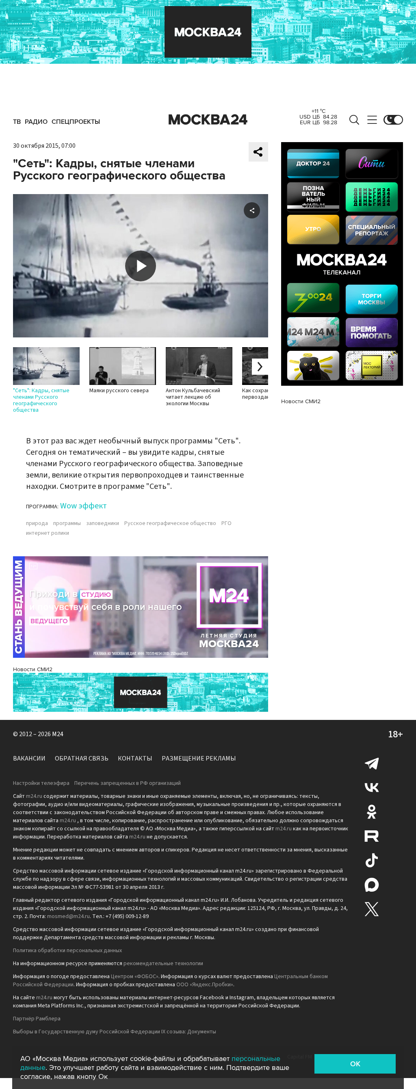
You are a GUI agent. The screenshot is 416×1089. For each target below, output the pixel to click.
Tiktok (372, 860)
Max (372, 885)
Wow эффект (83, 506)
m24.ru (34, 796)
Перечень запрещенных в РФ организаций (127, 783)
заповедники (102, 523)
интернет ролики (47, 533)
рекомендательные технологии (163, 963)
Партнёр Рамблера (37, 1019)
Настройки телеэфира (41, 783)
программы (67, 523)
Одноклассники (372, 812)
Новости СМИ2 (32, 669)
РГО (226, 523)
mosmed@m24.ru (68, 916)
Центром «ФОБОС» (134, 976)
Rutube (372, 836)
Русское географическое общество (170, 523)
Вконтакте (372, 787)
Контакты (135, 758)
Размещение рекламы (199, 758)
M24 (57, 734)
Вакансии (29, 758)
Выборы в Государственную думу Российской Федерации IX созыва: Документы (114, 1032)
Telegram (372, 763)
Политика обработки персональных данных (67, 950)
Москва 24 (208, 120)
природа (37, 523)
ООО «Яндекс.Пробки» (204, 985)
